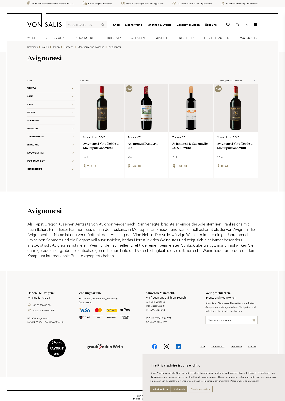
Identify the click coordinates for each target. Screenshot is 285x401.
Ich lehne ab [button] (179, 389)
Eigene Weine (133, 25)
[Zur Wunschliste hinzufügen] (119, 90)
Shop (116, 25)
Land (30, 104)
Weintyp (32, 88)
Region (31, 112)
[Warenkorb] (237, 24)
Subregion (33, 120)
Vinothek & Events (159, 25)
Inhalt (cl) (33, 144)
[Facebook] (155, 349)
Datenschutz (218, 346)
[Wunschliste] (228, 24)
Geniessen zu (34, 169)
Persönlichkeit (36, 161)
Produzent (33, 128)
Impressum (236, 346)
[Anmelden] (246, 24)
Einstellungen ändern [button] (200, 389)
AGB (203, 346)
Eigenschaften (35, 152)
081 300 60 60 (252, 3)
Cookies (252, 346)
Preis (30, 96)
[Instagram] (167, 349)
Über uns (211, 25)
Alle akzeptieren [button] (160, 389)
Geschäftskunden (188, 25)
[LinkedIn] (178, 349)
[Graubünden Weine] (104, 350)
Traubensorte (35, 136)
